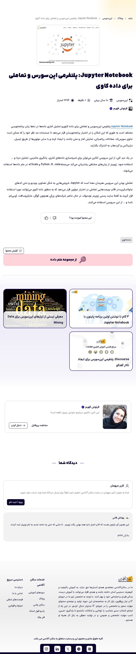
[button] (90, 649)
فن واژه (41, 617)
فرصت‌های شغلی (14, 599)
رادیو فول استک (37, 611)
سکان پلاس (39, 605)
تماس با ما (17, 593)
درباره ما (19, 587)
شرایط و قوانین (15, 606)
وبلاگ (42, 599)
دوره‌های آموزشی (37, 592)
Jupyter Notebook (122, 127)
